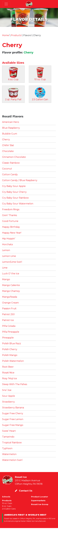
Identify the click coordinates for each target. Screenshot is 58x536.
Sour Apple (8, 396)
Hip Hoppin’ (8, 238)
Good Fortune (10, 221)
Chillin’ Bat (8, 145)
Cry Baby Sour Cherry (14, 192)
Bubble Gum (9, 133)
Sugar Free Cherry (12, 413)
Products (16, 35)
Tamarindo (8, 436)
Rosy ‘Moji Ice (9, 378)
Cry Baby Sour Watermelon (17, 203)
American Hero (10, 122)
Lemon (6, 250)
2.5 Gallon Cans (8, 509)
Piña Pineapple (10, 331)
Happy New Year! (11, 232)
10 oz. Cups (7, 503)
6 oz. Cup (13, 79)
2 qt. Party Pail (13, 99)
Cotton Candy (10, 174)
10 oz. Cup (40, 79)
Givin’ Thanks (9, 215)
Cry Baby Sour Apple (14, 186)
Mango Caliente (11, 285)
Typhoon (7, 448)
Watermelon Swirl (12, 460)
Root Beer (8, 366)
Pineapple (8, 337)
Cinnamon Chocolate (14, 157)
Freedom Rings (10, 209)
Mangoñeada (9, 297)
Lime (4, 267)
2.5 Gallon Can (40, 99)
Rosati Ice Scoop (39, 504)
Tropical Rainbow (12, 442)
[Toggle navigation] (6, 4)
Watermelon (9, 454)
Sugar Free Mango (12, 425)
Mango (6, 279)
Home (5, 35)
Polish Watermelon (13, 361)
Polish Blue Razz (11, 343)
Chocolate (8, 151)
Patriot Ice (8, 320)
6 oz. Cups (6, 506)
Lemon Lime (9, 256)
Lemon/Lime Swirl (12, 262)
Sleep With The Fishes (14, 384)
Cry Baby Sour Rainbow (15, 197)
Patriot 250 (8, 314)
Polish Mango (9, 355)
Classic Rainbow (11, 162)
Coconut (7, 168)
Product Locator (39, 497)
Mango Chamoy (11, 291)
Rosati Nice (8, 372)
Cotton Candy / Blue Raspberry (19, 180)
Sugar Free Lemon (12, 419)
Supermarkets (38, 500)
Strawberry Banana (13, 407)
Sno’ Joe (6, 390)
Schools (6, 497)
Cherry (12, 45)
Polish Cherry (9, 349)
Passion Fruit (9, 308)
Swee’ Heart (9, 431)
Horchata (7, 244)
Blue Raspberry (11, 128)
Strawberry (8, 401)
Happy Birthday (11, 227)
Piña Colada (8, 326)
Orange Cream (10, 302)
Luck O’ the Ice (10, 273)
